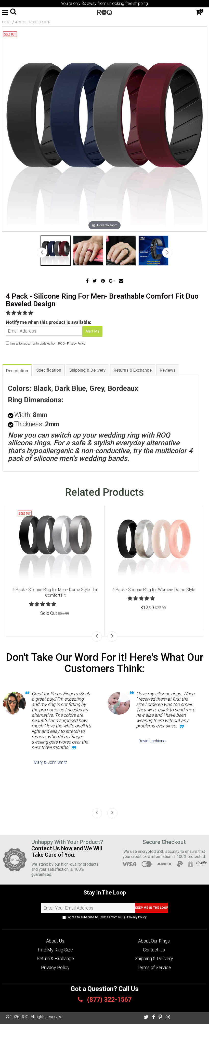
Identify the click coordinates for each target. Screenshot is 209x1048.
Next (167, 253)
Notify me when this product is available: (48, 322)
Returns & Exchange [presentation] (133, 370)
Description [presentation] (17, 370)
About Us (55, 941)
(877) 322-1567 (108, 999)
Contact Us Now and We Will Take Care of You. (66, 851)
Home (6, 22)
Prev (42, 253)
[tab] (17, 370)
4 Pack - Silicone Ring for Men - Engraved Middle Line (154, 589)
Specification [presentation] (48, 370)
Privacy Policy (76, 343)
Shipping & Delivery (154, 958)
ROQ (24, 1016)
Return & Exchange (55, 958)
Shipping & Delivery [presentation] (87, 370)
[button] (20, 312)
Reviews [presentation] (168, 370)
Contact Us (154, 949)
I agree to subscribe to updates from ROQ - (106, 917)
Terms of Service (154, 967)
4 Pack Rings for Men (32, 22)
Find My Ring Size (55, 949)
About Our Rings (154, 941)
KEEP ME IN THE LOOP (151, 908)
